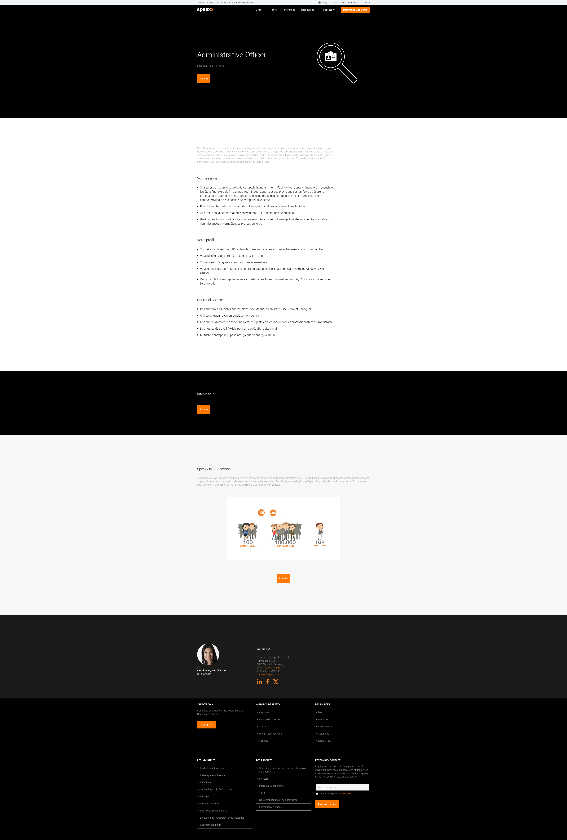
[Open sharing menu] (331, 557)
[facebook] (267, 681)
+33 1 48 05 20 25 (225, 2)
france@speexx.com (245, 2)
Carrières (264, 726)
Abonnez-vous (327, 804)
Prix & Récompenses (270, 733)
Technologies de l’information (216, 789)
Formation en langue (270, 807)
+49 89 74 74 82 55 (270, 667)
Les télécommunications (213, 810)
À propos (264, 712)
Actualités (323, 733)
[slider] (278, 557)
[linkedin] (259, 681)
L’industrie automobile (212, 768)
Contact (263, 740)
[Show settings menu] (325, 557)
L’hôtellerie (206, 782)
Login (207, 724)
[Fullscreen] (337, 557)
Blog (320, 712)
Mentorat (264, 778)
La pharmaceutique (210, 825)
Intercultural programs (271, 785)
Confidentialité (344, 793)
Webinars (323, 719)
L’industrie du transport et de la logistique (222, 817)
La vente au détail (209, 803)
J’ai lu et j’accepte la (335, 793)
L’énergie (205, 796)
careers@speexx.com (269, 674)
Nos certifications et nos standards (278, 800)
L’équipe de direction (270, 719)
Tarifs (262, 792)
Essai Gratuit (325, 740)
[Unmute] (319, 557)
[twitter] (275, 681)
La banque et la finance (212, 775)
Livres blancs (325, 726)
